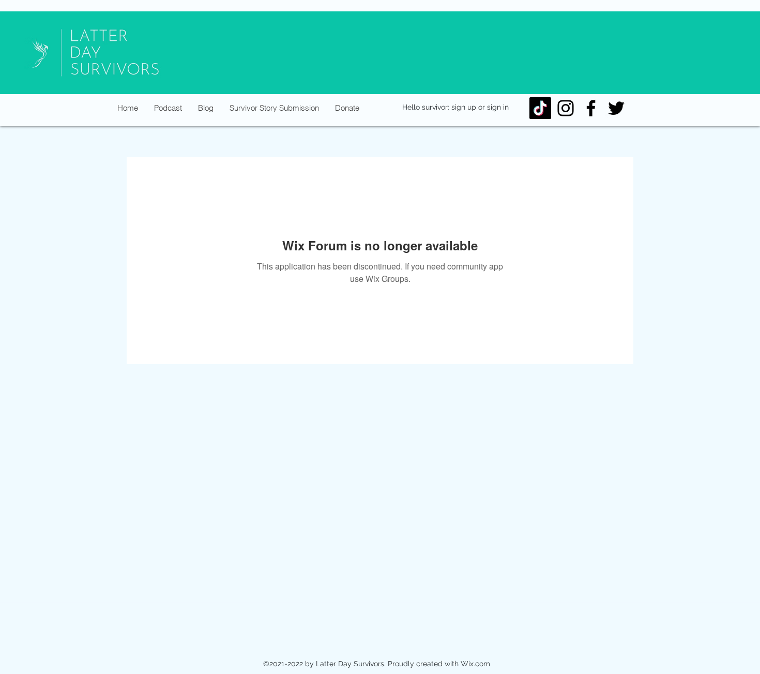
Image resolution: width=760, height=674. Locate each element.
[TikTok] (540, 108)
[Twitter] (616, 108)
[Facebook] (591, 108)
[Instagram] (565, 108)
